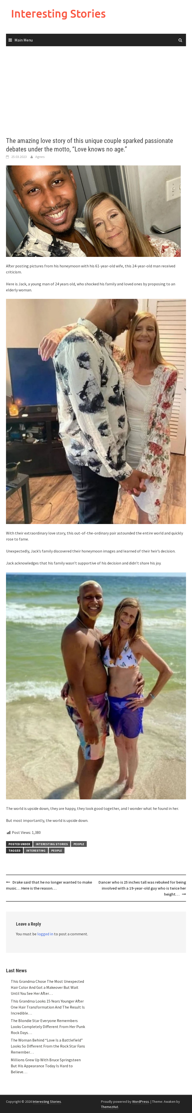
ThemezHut (109, 1107)
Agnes (40, 156)
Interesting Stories (58, 13)
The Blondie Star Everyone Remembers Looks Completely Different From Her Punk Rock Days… (48, 1026)
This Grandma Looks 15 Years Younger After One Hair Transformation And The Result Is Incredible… (48, 1007)
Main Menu (23, 39)
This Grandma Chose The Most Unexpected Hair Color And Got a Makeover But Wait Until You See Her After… (47, 987)
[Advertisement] (96, 92)
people (56, 850)
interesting (36, 850)
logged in (45, 933)
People (79, 844)
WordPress (140, 1101)
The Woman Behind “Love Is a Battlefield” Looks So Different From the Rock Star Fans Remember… (48, 1046)
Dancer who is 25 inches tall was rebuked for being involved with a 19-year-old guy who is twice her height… (142, 888)
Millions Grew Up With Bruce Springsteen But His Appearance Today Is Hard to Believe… (46, 1065)
